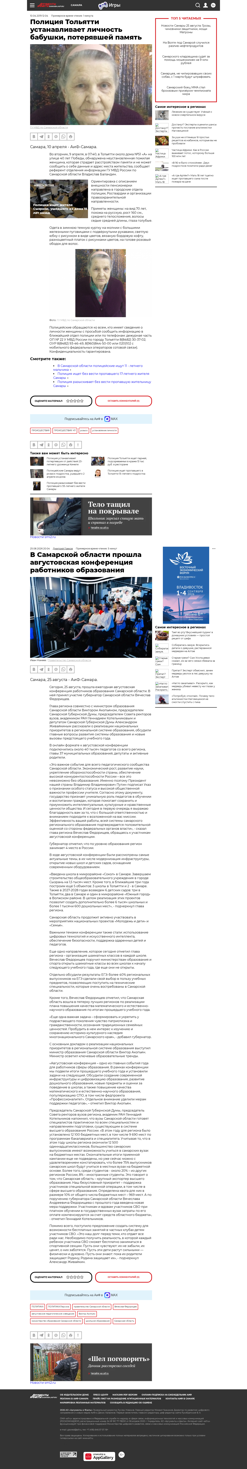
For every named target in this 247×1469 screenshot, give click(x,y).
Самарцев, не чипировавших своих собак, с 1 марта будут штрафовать (186, 75)
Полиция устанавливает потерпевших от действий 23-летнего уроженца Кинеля (64, 461)
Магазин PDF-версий (125, 1395)
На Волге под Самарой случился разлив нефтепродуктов (186, 44)
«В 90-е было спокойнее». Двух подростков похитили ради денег (192, 164)
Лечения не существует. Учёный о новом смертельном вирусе (192, 113)
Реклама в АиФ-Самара (74, 1398)
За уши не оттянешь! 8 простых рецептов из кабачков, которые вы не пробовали (194, 140)
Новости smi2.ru (43, 537)
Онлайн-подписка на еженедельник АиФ (167, 1395)
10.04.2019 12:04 (39, 15)
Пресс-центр (100, 1395)
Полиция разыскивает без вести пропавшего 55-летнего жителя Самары (66, 486)
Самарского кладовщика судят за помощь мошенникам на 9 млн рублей (186, 60)
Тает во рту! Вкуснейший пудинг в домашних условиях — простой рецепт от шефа (192, 635)
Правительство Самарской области (69, 660)
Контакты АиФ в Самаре (180, 1398)
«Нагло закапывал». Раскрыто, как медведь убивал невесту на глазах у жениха (193, 686)
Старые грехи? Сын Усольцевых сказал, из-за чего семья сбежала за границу (193, 660)
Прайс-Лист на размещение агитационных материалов (127, 1398)
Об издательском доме (74, 1395)
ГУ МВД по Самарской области (49, 127)
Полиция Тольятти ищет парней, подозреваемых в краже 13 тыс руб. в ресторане (127, 461)
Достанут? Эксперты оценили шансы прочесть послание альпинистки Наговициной (194, 127)
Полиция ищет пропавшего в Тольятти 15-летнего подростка (126, 472)
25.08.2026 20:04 (40, 548)
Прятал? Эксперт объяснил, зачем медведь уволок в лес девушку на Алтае (192, 673)
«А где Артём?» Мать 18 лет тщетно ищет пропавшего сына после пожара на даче (193, 178)
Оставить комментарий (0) (124, 401)
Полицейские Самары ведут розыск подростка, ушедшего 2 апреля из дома (66, 473)
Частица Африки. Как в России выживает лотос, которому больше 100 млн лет (193, 153)
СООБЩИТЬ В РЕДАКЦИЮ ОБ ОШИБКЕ (131, 1402)
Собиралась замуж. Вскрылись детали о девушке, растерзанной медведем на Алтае (191, 648)
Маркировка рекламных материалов (83, 1402)
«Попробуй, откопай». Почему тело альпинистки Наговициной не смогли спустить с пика (193, 699)
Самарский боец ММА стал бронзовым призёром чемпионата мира (186, 91)
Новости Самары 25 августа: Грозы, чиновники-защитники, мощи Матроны (186, 29)
